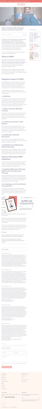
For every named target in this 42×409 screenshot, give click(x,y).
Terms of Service (30, 209)
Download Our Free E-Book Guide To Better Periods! (19, 1)
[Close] (35, 197)
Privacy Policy (24, 209)
